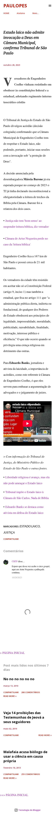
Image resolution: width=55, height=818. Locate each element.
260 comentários (30, 692)
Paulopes (15, 6)
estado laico (30, 526)
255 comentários (30, 774)
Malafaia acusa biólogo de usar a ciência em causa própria (25, 756)
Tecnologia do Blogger (29, 810)
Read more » (9, 696)
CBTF (15, 561)
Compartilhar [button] (11, 539)
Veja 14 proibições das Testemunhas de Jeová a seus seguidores (23, 717)
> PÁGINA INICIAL (12, 653)
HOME (6, 13)
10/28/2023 (17, 577)
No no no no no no (18, 679)
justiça (9, 532)
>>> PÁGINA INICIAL (14, 795)
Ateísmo (21, 13)
